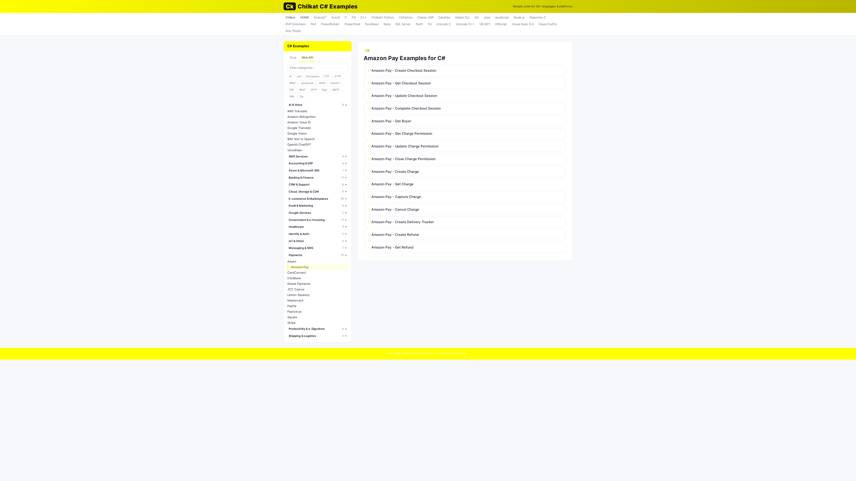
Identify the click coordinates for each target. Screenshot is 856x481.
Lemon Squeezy (298, 295)
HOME (304, 17)
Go (477, 17)
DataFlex (444, 17)
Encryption (313, 76)
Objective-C (537, 17)
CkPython (406, 17)
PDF (291, 89)
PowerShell (352, 24)
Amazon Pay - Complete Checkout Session (406, 108)
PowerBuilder (330, 24)
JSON (322, 83)
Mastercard (295, 300)
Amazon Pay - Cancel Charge (395, 209)
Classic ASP (425, 17)
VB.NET (484, 24)
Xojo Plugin (293, 31)
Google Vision (297, 133)
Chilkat (290, 17)
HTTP (337, 76)
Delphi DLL (462, 17)
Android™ (320, 17)
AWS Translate (297, 111)
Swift (419, 24)
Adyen (291, 261)
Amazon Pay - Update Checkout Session (404, 96)
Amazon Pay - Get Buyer (391, 121)
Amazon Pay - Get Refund (392, 247)
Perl (313, 24)
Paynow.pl (294, 311)
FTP (326, 76)
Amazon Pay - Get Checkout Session (401, 83)
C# (354, 17)
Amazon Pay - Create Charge (395, 171)
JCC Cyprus (295, 289)
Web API (307, 57)
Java (487, 17)
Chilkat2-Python (383, 17)
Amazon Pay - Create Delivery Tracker (402, 222)
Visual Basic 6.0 (523, 24)
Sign (324, 89)
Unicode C (443, 24)
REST (302, 89)
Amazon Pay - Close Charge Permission (403, 159)
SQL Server (403, 24)
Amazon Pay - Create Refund (395, 234)
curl (299, 76)
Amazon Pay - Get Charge (392, 184)
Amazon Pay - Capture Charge (396, 197)
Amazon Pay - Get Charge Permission (401, 133)
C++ (363, 17)
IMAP (292, 83)
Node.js (519, 17)
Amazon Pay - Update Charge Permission (404, 146)
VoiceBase (294, 150)
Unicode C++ (465, 24)
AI (290, 76)
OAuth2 (335, 83)
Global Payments (299, 283)
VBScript (501, 24)
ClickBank (294, 278)
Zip (301, 96)
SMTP (335, 89)
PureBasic (372, 24)
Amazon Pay (300, 267)
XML (291, 96)
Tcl (430, 24)
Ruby (387, 24)
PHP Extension (296, 24)
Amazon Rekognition (301, 116)
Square (292, 317)
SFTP (314, 89)
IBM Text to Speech (301, 139)
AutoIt (335, 17)
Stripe (291, 322)
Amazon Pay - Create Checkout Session (403, 70)
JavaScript (502, 17)
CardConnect (296, 272)
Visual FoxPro (547, 24)
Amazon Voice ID (299, 122)
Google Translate (299, 128)
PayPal (291, 306)
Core (293, 57)
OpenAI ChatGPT (299, 144)
